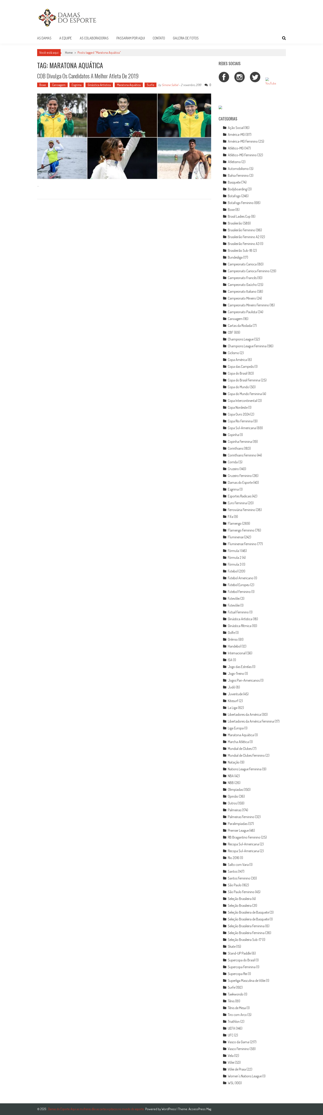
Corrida (233, 462)
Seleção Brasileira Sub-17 (244, 939)
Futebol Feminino (239, 591)
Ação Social (236, 127)
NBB (231, 782)
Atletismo (234, 162)
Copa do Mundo (238, 387)
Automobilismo (238, 168)
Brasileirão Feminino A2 (243, 237)
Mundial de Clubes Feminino (246, 755)
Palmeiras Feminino (241, 817)
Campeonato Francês (242, 278)
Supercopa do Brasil (241, 960)
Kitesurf (233, 701)
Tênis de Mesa (237, 1008)
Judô (231, 687)
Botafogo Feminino (241, 203)
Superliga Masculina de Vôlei (246, 980)
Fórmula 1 (234, 550)
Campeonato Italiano (242, 291)
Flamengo (234, 523)
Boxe (42, 85)
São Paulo (234, 885)
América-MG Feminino (243, 141)
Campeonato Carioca (242, 264)
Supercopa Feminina (242, 967)
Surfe (150, 85)
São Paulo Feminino (241, 892)
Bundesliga (235, 257)
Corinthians (235, 448)
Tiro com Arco (237, 1014)
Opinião (233, 796)
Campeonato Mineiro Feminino (248, 305)
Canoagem (58, 85)
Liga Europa (236, 728)
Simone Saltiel (170, 85)
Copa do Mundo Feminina (245, 394)
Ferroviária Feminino (241, 510)
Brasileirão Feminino (241, 230)
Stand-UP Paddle (239, 953)
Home (69, 52)
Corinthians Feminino (242, 455)
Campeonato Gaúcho (242, 284)
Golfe (231, 632)
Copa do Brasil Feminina (244, 380)
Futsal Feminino (238, 612)
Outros (232, 803)
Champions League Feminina (247, 346)
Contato (159, 38)
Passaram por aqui (130, 38)
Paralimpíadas (237, 823)
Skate (232, 946)
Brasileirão (235, 223)
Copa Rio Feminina (240, 421)
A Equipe (65, 38)
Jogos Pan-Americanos (244, 680)
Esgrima (77, 85)
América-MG (236, 134)
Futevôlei (234, 598)
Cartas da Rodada (240, 325)
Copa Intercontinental (242, 400)
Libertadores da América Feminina (251, 721)
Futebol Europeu (239, 585)
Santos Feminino (239, 878)
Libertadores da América (244, 714)
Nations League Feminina (244, 769)
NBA (231, 776)
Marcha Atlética (238, 742)
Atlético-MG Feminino (242, 155)
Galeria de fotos (186, 38)
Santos (232, 871)
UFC (230, 1035)
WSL (231, 1083)
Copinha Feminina (240, 441)
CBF (230, 332)
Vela (231, 1055)
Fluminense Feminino (242, 544)
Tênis (231, 1001)
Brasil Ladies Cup (239, 216)
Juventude (235, 694)
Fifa (230, 516)
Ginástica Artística (99, 85)
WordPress (169, 1109)
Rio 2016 (233, 858)
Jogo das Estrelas (240, 666)
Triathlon (234, 1021)
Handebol (234, 646)
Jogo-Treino (236, 673)
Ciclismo (233, 353)
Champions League (241, 339)
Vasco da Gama (238, 1042)
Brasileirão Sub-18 (240, 250)
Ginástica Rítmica (239, 626)
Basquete (234, 182)
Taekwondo (235, 994)
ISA (230, 660)
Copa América (237, 359)
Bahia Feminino (238, 175)
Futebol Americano (240, 578)
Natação (234, 762)
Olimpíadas (235, 789)
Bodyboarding (237, 189)
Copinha (233, 434)
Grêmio (233, 639)
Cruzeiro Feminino (240, 475)
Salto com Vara (238, 864)
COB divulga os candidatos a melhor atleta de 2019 (88, 76)
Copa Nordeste (238, 407)
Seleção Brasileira (240, 898)
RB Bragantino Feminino (244, 837)
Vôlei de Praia (237, 1069)
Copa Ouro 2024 (239, 414)
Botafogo (234, 196)
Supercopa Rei (237, 973)
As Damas (44, 38)
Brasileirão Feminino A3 (243, 243)
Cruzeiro (233, 469)
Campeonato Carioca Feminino (249, 271)
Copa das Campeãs (241, 366)
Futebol (233, 571)
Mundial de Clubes (240, 748)
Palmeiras (234, 810)
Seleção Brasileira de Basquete (248, 912)
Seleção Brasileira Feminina (246, 926)
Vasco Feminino (238, 1049)
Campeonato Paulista (242, 312)
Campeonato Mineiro (242, 298)
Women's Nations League (245, 1076)
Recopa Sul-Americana (243, 844)
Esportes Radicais (239, 496)
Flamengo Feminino (241, 530)
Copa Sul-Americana (242, 428)
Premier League (238, 830)
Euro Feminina (237, 503)
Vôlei (231, 1062)
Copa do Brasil (237, 373)
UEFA (231, 1028)
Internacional (237, 653)
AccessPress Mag (200, 1109)
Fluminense (235, 537)
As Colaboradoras (94, 38)
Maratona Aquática (129, 85)
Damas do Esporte (240, 482)
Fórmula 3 (234, 564)
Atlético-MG (236, 148)
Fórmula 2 (234, 557)
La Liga (232, 707)
